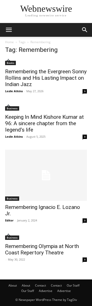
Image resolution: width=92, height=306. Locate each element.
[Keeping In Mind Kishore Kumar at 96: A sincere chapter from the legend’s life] (46, 107)
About (12, 285)
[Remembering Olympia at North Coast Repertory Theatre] (46, 236)
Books (10, 63)
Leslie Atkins (14, 91)
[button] (9, 30)
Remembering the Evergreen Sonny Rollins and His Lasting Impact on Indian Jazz (46, 77)
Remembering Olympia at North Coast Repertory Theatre (42, 249)
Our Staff (73, 285)
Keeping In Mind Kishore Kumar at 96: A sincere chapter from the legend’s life (44, 123)
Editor (9, 220)
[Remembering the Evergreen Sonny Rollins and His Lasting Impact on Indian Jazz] (46, 62)
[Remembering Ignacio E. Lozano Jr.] (46, 175)
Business (12, 108)
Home (9, 42)
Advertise (45, 291)
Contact (40, 285)
